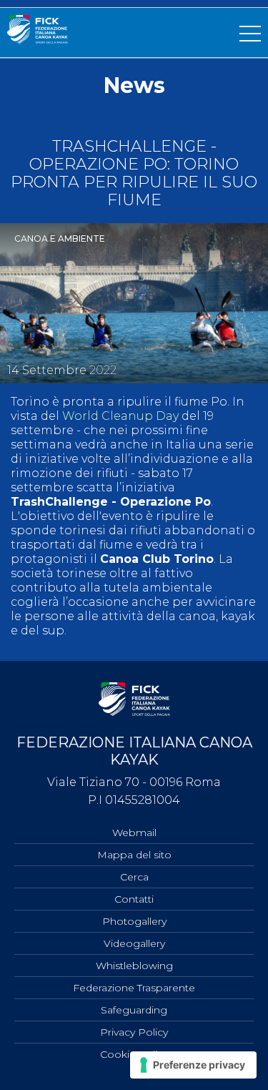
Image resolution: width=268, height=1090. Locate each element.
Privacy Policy (134, 1032)
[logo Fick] (37, 39)
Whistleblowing (134, 965)
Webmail (134, 832)
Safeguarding (134, 1009)
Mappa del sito (134, 854)
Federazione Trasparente (134, 987)
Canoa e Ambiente (59, 238)
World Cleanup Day (120, 416)
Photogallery (134, 921)
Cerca (134, 876)
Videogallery (134, 943)
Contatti (134, 899)
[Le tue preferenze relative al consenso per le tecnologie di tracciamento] (193, 1065)
